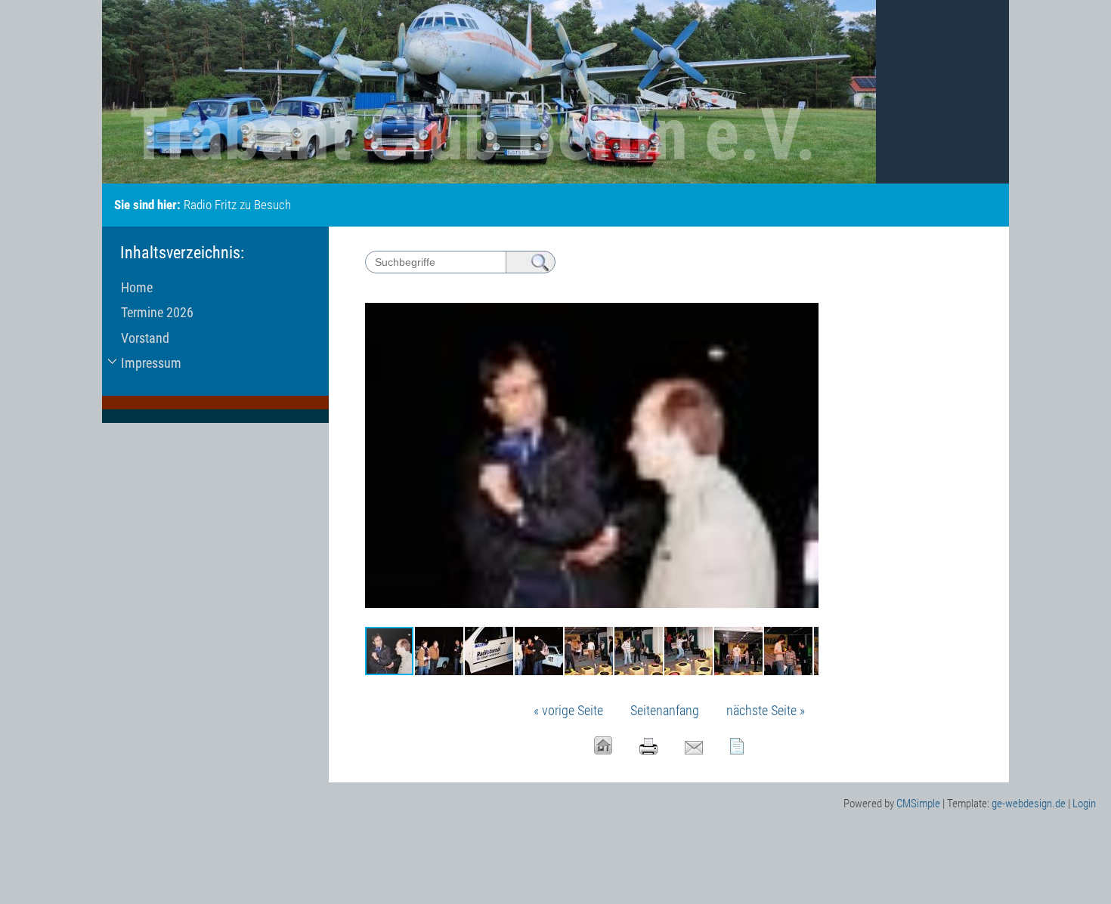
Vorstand (145, 338)
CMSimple (918, 803)
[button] (805, 299)
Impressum (151, 363)
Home (137, 287)
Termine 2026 (157, 312)
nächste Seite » (765, 710)
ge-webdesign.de (1029, 803)
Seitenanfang (664, 710)
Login (1084, 803)
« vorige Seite (568, 710)
